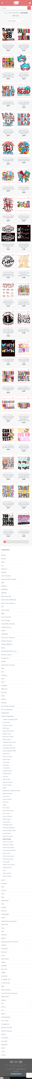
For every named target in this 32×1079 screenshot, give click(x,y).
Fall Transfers (6, 765)
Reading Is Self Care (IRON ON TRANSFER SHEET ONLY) (8, 303)
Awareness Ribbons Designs (8, 579)
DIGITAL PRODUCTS (6, 644)
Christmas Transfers (7, 745)
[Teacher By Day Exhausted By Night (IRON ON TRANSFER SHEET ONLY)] (24, 463)
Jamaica (3, 880)
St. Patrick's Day (5, 983)
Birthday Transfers (7, 734)
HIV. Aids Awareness (6, 710)
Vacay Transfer (6, 862)
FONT (3, 682)
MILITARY (3, 907)
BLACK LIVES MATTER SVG (8, 600)
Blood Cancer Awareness (8, 603)
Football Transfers (7, 773)
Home (5, 13)
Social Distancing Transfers (9, 850)
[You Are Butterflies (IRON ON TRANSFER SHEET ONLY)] (8, 348)
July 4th (4, 788)
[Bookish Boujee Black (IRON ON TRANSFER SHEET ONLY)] (24, 233)
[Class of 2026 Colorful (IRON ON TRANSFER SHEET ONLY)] (24, 34)
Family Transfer (6, 768)
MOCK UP (4, 911)
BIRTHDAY (4, 593)
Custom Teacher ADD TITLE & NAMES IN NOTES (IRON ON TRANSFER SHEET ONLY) (24, 419)
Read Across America (8, 836)
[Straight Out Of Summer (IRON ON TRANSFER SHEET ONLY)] (24, 491)
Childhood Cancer (6, 627)
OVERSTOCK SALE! (7, 825)
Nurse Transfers (6, 822)
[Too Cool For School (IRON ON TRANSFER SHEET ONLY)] (8, 520)
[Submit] (29, 8)
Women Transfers (7, 873)
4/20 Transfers (6, 722)
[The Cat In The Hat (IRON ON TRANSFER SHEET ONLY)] (8, 147)
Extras (2, 668)
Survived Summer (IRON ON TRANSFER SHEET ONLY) (23, 533)
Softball (3, 962)
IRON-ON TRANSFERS (14, 13)
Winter (4, 870)
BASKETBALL (4, 589)
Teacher (3, 1014)
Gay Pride (4, 692)
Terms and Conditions (16, 1066)
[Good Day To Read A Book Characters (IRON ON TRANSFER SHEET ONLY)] (8, 62)
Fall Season (4, 675)
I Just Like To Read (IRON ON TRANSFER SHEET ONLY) (23, 104)
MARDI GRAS (5, 901)
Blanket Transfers (7, 739)
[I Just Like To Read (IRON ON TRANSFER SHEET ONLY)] (24, 91)
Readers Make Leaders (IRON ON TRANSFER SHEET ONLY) (24, 132)
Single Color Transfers (8, 845)
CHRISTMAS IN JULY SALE (9, 742)
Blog (10, 1065)
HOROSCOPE (5, 713)
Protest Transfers (7, 833)
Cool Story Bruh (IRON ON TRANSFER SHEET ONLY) (24, 160)
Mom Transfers (6, 813)
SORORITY (4, 966)
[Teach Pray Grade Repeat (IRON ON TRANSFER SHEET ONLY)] (8, 491)
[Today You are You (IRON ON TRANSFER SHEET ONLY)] (8, 204)
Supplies (3, 1000)
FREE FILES (4, 689)
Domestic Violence (6, 655)
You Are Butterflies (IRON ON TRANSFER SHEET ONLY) (8, 361)
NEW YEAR (4, 925)
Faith (2, 672)
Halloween (4, 703)
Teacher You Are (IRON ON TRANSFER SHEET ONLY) (23, 361)
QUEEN (3, 938)
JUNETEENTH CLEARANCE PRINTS (11, 791)
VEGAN (3, 1034)
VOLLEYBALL (4, 1038)
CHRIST (3, 631)
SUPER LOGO (5, 997)
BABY (2, 583)
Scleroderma (4, 949)
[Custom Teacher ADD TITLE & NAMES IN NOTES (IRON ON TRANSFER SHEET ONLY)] (24, 405)
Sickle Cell (4, 952)
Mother (3, 918)
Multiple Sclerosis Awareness (9, 921)
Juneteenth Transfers (7, 793)
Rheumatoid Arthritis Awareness (9, 942)
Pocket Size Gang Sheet (8, 827)
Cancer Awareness (6, 617)
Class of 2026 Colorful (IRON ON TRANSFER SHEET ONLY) (24, 47)
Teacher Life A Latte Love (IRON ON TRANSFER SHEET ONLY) (8, 476)
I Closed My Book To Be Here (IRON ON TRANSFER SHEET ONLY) (24, 274)
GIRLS (2, 696)
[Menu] (2, 3)
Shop (14, 1065)
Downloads (23, 1065)
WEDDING (4, 1045)
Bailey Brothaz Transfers (8, 731)
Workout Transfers (7, 876)
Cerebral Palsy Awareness (8, 624)
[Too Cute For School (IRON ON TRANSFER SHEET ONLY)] (24, 434)
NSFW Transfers (7, 819)
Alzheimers (4, 569)
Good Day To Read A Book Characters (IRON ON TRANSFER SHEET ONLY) (8, 75)
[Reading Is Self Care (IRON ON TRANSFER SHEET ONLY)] (8, 289)
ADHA (3, 562)
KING (2, 887)
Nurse (2, 928)
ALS (2, 565)
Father (3, 679)
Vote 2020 (4, 1041)
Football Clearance (7, 771)
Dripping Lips (5, 658)
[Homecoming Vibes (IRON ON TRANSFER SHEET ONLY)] (8, 233)
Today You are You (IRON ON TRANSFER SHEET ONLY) (8, 217)
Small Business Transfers (8, 847)
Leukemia (3, 890)
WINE (3, 1048)
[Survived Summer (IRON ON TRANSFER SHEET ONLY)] (24, 520)
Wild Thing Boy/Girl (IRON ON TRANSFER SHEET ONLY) (24, 75)
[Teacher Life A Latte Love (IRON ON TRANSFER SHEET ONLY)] (8, 463)
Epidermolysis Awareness (8, 665)
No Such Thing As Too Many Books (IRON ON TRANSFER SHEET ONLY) (24, 303)
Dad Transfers (6, 754)
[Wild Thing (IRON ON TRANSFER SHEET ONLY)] (8, 91)
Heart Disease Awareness (8, 706)
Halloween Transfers (7, 782)
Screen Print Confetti (8, 842)
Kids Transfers (6, 796)
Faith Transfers (6, 762)
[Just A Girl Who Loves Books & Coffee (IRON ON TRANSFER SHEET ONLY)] (8, 318)
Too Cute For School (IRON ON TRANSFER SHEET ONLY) (24, 447)
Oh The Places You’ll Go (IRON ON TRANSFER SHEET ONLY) (23, 217)
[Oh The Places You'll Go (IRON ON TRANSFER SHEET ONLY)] (24, 204)
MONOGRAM (5, 914)
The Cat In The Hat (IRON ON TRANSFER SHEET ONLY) (8, 161)
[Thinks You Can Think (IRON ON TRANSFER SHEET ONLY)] (8, 119)
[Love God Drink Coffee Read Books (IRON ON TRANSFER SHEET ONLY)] (8, 261)
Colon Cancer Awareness (8, 637)
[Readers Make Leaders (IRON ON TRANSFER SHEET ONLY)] (24, 119)
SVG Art (3, 1007)
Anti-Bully (3, 572)
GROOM (3, 699)
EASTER (3, 661)
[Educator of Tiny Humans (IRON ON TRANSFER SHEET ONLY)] (8, 405)
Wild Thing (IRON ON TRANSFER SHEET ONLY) (8, 103)
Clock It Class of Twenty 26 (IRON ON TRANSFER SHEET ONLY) (8, 47)
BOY (2, 607)
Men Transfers (6, 808)
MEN (2, 904)
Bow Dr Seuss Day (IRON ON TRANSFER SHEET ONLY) (24, 189)
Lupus (2, 894)
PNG (2, 931)
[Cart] (30, 3)
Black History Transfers (8, 736)
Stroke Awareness (6, 990)
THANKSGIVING (5, 1017)
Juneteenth (4, 883)
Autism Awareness (6, 576)
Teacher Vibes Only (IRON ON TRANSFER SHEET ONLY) (8, 389)
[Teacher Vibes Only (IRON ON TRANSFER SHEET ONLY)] (8, 376)
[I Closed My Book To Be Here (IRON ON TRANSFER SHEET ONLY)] (24, 261)
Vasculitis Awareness (6, 1031)
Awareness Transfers (7, 725)
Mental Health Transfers (8, 810)
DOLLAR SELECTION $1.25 (8, 651)
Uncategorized (5, 1024)
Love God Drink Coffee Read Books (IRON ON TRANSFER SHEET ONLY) (8, 274)
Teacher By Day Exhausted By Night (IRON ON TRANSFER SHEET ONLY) (24, 476)
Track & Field (4, 1021)
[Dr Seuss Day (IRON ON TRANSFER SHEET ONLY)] (8, 176)
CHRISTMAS (4, 634)
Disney (3, 648)
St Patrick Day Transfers (8, 856)
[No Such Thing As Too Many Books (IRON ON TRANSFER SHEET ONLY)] (24, 289)
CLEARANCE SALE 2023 (9, 748)
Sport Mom (4, 969)
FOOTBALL (4, 686)
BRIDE (3, 613)
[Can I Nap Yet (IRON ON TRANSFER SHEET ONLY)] (8, 434)
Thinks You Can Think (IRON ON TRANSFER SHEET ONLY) (8, 132)
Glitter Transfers (6, 779)
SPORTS (3, 973)
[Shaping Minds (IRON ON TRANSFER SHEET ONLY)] (24, 376)
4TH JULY (3, 559)
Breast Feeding (5, 610)
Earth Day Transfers (7, 756)
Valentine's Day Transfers (9, 864)
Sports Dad (4, 976)
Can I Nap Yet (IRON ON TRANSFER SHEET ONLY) (8, 446)
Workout (3, 1055)
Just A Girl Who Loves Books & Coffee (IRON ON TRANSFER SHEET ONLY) (8, 332)
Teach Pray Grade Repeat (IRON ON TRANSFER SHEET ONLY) (8, 504)
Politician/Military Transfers (9, 830)
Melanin (5, 805)
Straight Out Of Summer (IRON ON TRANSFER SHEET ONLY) (23, 504)
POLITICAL (4, 935)
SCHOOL (3, 945)
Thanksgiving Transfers (8, 859)
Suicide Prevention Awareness (9, 993)
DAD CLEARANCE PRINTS (9, 751)
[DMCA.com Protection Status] (5, 1078)
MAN (2, 897)
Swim (2, 1010)
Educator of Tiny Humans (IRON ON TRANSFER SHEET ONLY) (8, 418)
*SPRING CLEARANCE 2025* (10, 719)
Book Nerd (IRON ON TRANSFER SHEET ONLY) (24, 330)
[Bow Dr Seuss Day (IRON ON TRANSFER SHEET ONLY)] (24, 176)
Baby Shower (6, 728)
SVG (2, 1003)
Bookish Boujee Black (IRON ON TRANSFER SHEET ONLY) (24, 246)
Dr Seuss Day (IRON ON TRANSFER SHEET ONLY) (8, 188)
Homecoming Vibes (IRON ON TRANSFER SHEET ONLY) (8, 246)
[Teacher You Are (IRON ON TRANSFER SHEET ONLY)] (24, 348)
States (2, 986)
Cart (18, 1065)
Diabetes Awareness (6, 641)
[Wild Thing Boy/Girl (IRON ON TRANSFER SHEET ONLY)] (24, 62)
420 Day (3, 555)
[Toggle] (30, 644)
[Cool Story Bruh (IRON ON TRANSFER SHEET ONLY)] (24, 147)
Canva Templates (5, 620)
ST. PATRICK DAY (5, 979)
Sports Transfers (7, 853)
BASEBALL (4, 586)
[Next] (27, 541)
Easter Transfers (6, 759)
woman (3, 1051)
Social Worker (5, 959)
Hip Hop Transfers (7, 785)
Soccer (3, 955)
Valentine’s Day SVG (6, 1027)
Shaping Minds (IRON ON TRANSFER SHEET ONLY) (24, 388)
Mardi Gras (5, 802)
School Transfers (7, 839)
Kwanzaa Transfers (7, 799)
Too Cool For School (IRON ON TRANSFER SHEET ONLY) (8, 533)
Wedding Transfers (7, 867)
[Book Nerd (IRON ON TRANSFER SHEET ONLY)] (24, 318)
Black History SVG (6, 596)
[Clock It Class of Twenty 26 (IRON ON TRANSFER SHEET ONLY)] (8, 34)
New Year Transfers (7, 816)
